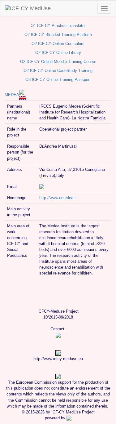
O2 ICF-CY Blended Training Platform (58, 34)
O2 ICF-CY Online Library (58, 52)
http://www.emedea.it (58, 197)
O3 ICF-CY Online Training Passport (58, 79)
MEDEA (12, 94)
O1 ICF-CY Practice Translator (58, 25)
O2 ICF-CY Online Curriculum (58, 43)
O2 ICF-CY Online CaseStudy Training (58, 70)
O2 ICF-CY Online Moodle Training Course (58, 61)
